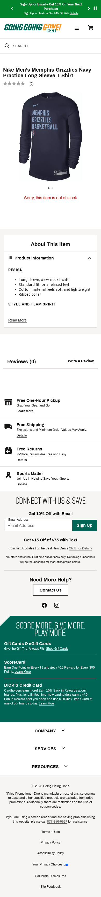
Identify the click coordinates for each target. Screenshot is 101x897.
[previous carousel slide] (12, 9)
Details (22, 435)
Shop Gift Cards (57, 648)
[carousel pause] (95, 8)
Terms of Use (50, 832)
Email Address (18, 520)
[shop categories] (76, 28)
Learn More (25, 411)
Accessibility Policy (50, 853)
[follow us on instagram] (57, 606)
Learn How (46, 703)
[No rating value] (16, 83)
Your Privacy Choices (47, 864)
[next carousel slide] (89, 9)
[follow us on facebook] (44, 606)
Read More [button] (17, 320)
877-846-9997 (57, 821)
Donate (22, 484)
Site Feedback (50, 886)
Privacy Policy (50, 842)
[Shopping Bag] (91, 28)
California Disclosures (50, 876)
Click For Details (80, 548)
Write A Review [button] (81, 361)
